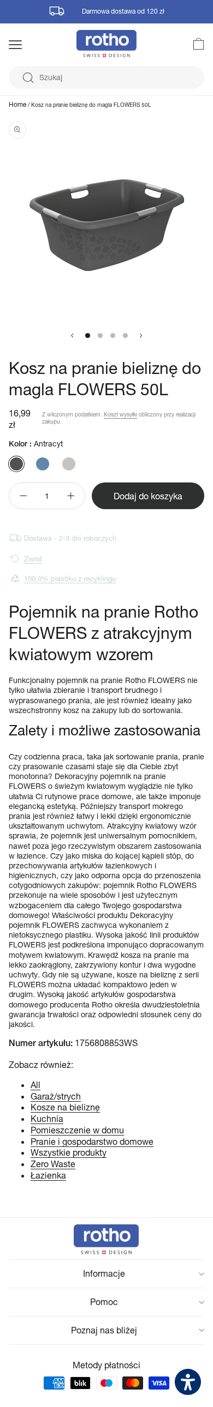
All (35, 1084)
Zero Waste (53, 1163)
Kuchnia (47, 1118)
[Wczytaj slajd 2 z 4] (100, 335)
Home (17, 104)
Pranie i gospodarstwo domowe (92, 1141)
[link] (192, 43)
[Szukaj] (28, 78)
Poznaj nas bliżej (104, 1330)
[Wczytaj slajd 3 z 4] (112, 335)
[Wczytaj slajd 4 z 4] (125, 335)
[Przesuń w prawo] (141, 335)
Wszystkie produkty (68, 1152)
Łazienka (48, 1175)
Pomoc (104, 1301)
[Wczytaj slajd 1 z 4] (87, 335)
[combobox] (106, 77)
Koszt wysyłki (120, 414)
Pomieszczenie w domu (77, 1130)
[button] (29, 44)
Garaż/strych (56, 1096)
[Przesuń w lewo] (72, 335)
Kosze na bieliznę (65, 1107)
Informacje (104, 1273)
